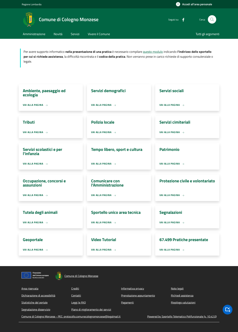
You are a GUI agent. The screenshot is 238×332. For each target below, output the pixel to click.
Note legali (177, 288)
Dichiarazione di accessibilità (38, 295)
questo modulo (153, 51)
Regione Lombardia (31, 4)
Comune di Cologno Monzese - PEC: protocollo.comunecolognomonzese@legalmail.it (71, 316)
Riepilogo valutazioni (183, 302)
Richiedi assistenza (182, 295)
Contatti (76, 295)
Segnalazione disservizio (35, 309)
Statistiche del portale (34, 302)
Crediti (75, 288)
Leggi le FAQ (78, 302)
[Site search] (212, 19)
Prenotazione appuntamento (138, 295)
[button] (194, 4)
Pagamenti (127, 302)
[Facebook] (181, 19)
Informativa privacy (132, 288)
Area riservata (29, 288)
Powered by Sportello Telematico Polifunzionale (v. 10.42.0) (182, 316)
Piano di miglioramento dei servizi (91, 309)
